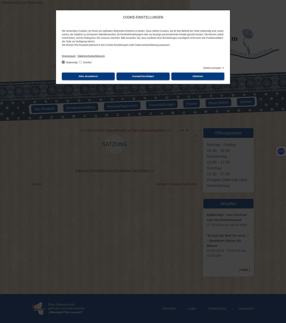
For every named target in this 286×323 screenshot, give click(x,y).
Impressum (69, 55)
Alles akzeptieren (88, 76)
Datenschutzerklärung (91, 55)
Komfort (87, 62)
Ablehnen (197, 76)
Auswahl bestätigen (143, 76)
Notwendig (72, 62)
